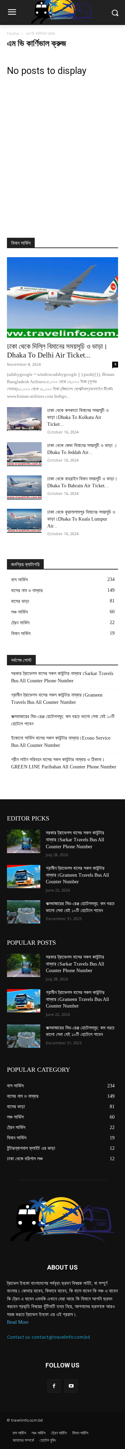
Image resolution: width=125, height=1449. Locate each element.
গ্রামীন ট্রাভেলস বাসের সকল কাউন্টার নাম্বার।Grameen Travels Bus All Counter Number (56, 698)
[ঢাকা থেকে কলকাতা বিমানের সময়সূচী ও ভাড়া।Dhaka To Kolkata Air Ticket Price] (24, 419)
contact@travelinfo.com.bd (61, 1337)
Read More (17, 1322)
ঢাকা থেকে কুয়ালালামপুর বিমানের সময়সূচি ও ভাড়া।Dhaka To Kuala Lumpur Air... (81, 519)
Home (13, 33)
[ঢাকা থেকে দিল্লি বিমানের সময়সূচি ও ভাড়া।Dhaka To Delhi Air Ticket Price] (62, 297)
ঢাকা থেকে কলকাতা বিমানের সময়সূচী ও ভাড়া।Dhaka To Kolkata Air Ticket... (78, 417)
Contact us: (19, 1337)
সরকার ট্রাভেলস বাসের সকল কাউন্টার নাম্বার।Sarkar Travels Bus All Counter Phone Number (62, 677)
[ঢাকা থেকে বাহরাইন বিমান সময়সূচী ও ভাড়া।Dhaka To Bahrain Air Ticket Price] (24, 487)
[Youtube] (71, 1386)
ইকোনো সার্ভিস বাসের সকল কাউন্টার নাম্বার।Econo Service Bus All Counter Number (60, 741)
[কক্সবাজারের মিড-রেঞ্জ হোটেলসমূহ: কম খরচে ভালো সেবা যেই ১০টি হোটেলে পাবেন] (23, 912)
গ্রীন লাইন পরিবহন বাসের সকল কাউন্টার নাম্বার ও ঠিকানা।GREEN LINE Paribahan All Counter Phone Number (63, 763)
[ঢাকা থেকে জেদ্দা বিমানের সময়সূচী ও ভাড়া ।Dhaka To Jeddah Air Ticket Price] (24, 454)
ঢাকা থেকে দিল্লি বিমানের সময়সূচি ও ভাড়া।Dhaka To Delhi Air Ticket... (57, 350)
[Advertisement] (62, 146)
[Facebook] (54, 1386)
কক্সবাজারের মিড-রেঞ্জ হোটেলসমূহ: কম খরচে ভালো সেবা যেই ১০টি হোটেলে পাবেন (63, 720)
